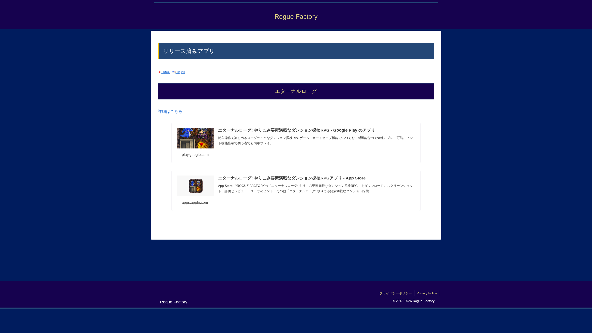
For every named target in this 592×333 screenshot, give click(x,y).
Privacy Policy (427, 293)
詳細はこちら (170, 111)
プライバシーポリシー (395, 293)
